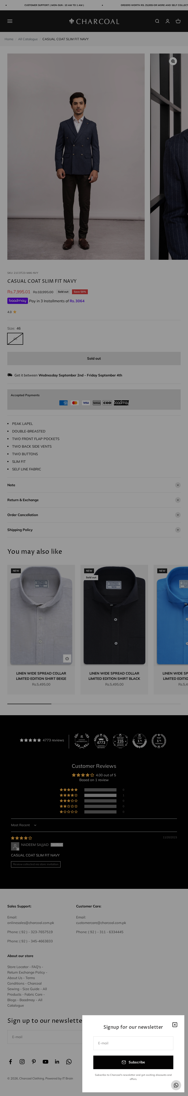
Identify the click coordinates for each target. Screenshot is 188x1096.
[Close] (175, 1025)
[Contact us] (176, 1085)
